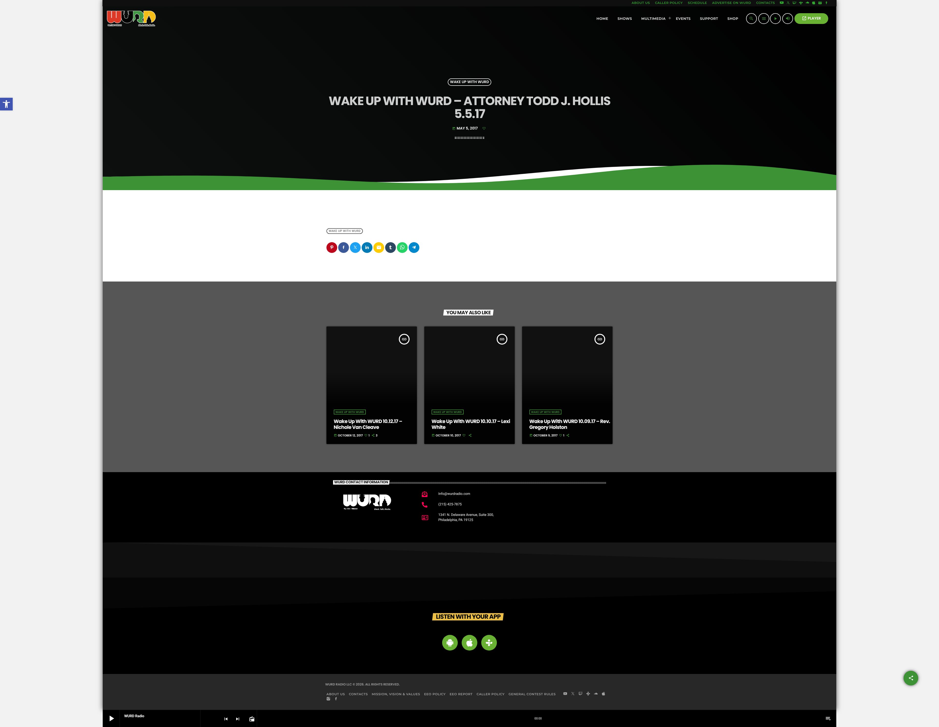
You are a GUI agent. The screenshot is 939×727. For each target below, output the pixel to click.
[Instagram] (820, 3)
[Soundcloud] (807, 3)
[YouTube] (782, 3)
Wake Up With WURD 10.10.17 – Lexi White (471, 424)
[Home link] (131, 19)
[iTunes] (814, 3)
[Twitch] (794, 3)
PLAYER (811, 18)
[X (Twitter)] (788, 3)
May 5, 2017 (465, 128)
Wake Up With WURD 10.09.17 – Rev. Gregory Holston (569, 424)
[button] (6, 104)
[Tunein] (801, 3)
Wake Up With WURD (469, 82)
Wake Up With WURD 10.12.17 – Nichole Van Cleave (368, 424)
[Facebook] (826, 3)
